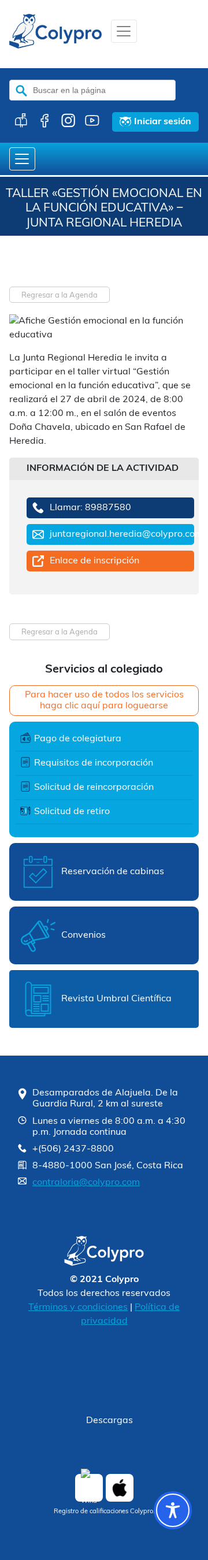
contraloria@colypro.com (86, 1182)
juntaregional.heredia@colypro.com (122, 534)
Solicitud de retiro (72, 811)
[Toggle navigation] (124, 31)
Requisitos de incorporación (93, 763)
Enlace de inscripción (94, 561)
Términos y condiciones (78, 1307)
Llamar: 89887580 (90, 507)
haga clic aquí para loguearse (104, 706)
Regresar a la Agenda (59, 295)
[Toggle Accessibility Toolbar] (173, 1510)
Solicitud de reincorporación (94, 787)
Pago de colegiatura (77, 739)
